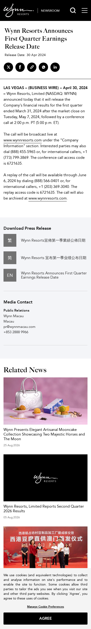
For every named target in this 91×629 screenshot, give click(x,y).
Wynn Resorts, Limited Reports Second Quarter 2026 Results (44, 508)
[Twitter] (8, 67)
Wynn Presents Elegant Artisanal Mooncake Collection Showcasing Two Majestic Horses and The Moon (44, 434)
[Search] (73, 10)
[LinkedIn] (55, 67)
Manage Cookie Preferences (45, 606)
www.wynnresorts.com (23, 140)
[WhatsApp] (43, 67)
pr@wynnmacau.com (19, 326)
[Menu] (85, 10)
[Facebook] (20, 67)
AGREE (45, 618)
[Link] (31, 67)
